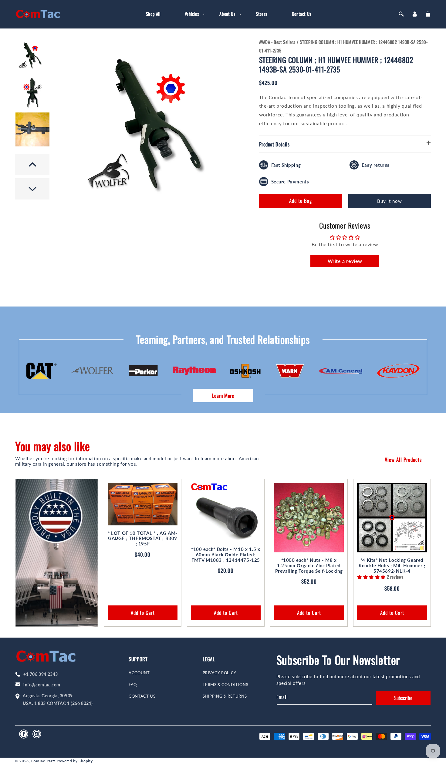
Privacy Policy (219, 673)
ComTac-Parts (43, 761)
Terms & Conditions (225, 684)
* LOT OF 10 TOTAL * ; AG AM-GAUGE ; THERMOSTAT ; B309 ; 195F (142, 538)
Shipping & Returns (225, 696)
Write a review (345, 261)
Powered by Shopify (75, 761)
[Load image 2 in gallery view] (32, 92)
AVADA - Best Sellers (277, 42)
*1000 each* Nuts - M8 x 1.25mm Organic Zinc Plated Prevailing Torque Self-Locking (309, 565)
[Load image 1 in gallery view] (32, 55)
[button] (190, 14)
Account (139, 673)
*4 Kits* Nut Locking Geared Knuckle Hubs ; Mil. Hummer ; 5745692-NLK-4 (392, 565)
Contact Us (142, 696)
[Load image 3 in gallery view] (32, 129)
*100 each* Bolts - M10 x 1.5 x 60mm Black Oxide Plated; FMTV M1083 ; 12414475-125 (225, 554)
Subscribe (403, 698)
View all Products (403, 459)
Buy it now (389, 201)
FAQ (133, 684)
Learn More (223, 395)
